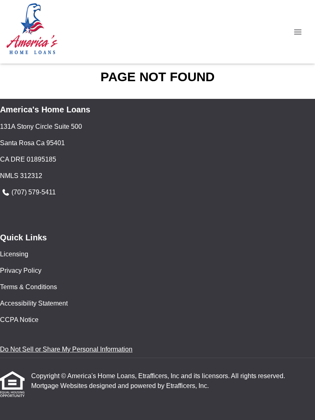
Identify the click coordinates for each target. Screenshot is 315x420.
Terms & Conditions (28, 286)
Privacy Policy (20, 270)
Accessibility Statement (34, 303)
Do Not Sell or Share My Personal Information (66, 349)
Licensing (14, 254)
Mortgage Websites (60, 385)
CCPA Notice (19, 319)
